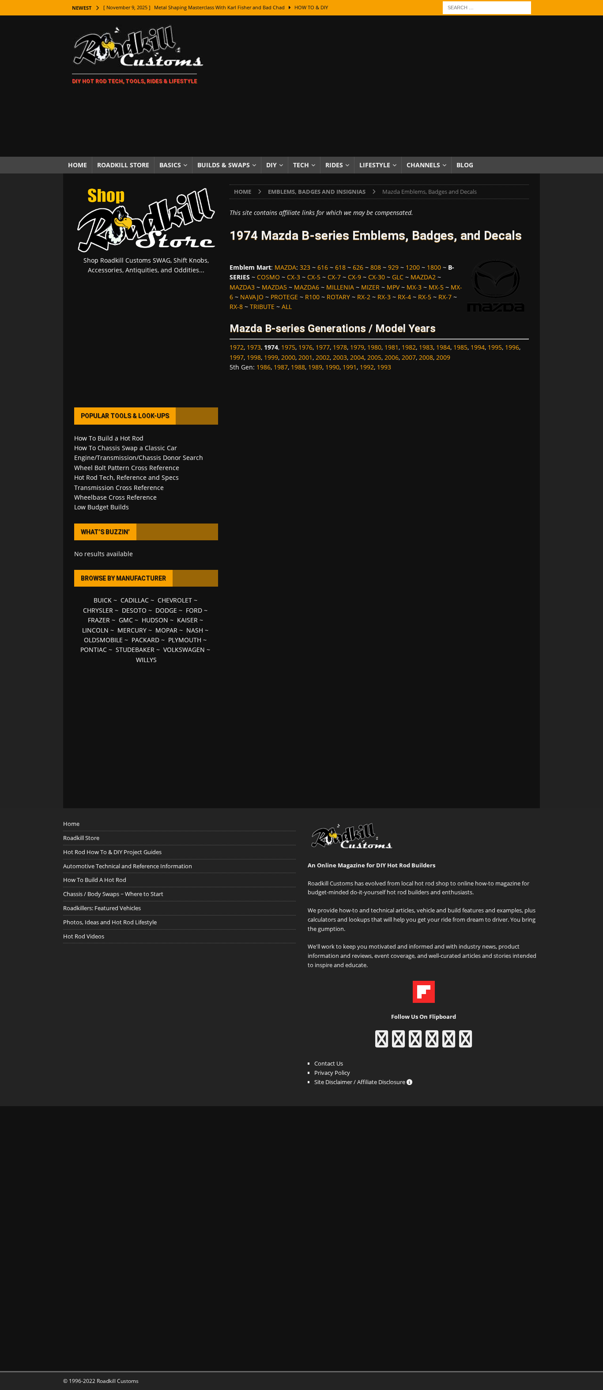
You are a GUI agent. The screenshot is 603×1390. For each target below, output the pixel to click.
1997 (237, 357)
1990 (332, 367)
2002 (323, 357)
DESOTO (134, 610)
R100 (312, 297)
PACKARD (145, 640)
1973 (254, 347)
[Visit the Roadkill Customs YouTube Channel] (465, 1043)
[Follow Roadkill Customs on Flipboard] (424, 998)
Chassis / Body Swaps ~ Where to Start (113, 894)
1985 (460, 347)
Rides (334, 165)
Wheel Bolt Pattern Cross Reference (126, 467)
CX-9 (354, 277)
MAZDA (285, 267)
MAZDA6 (306, 287)
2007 (409, 357)
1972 (237, 347)
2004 (357, 357)
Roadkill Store (123, 165)
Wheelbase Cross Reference (115, 497)
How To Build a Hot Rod (108, 438)
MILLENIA (340, 287)
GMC (126, 620)
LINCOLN (95, 630)
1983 (426, 347)
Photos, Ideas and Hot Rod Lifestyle (110, 922)
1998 (254, 357)
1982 (409, 347)
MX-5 (436, 287)
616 (322, 267)
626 (358, 267)
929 (393, 267)
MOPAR (166, 630)
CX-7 (334, 277)
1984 (443, 347)
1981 (391, 347)
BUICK (103, 600)
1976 (305, 347)
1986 (263, 367)
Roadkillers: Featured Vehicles (102, 908)
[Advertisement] (378, 86)
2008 (426, 357)
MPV (393, 287)
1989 (315, 367)
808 (375, 267)
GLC (397, 277)
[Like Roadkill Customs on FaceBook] (381, 1043)
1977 (323, 347)
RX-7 (445, 297)
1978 (340, 347)
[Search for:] (487, 7)
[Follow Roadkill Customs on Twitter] (448, 1043)
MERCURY (132, 630)
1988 (298, 367)
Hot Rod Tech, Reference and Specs (126, 477)
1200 (413, 267)
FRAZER (99, 620)
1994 (478, 347)
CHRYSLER (98, 610)
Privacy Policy (332, 1073)
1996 (512, 347)
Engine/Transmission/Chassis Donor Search (138, 457)
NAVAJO (252, 297)
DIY (271, 165)
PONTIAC (93, 649)
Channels (423, 165)
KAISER (187, 620)
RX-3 (384, 297)
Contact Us (328, 1063)
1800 (434, 267)
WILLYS (146, 659)
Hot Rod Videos (83, 936)
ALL (287, 306)
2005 (374, 357)
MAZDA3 (242, 287)
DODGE (166, 610)
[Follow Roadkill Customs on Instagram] (398, 1043)
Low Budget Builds (101, 507)
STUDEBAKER (135, 649)
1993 (384, 367)
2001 (305, 357)
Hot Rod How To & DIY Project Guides (112, 852)
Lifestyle (374, 165)
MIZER (370, 287)
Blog (464, 165)
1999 (271, 357)
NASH (194, 630)
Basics (170, 165)
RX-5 (424, 297)
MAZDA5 (274, 287)
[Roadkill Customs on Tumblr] (432, 1043)
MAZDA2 (423, 277)
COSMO (268, 277)
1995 (495, 347)
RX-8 (236, 306)
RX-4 (404, 297)
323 (305, 267)
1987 (281, 367)
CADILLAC (135, 600)
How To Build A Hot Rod (94, 880)
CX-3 (293, 277)
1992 (367, 367)
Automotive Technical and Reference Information (127, 866)
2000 (288, 357)
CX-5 (313, 277)
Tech (301, 165)
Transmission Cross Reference (119, 487)
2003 (340, 357)
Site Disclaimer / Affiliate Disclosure (360, 1082)
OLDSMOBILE (103, 640)
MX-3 (414, 287)
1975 (288, 347)
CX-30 (376, 277)
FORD (194, 610)
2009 (443, 357)
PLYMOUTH (184, 640)
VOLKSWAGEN (184, 649)
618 (340, 267)
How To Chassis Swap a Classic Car (125, 448)
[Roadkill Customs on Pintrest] (415, 1043)
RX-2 (363, 297)
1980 (374, 347)
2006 (391, 357)
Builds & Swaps (223, 165)
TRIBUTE (262, 306)
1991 (350, 367)
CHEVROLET (175, 600)
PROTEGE (284, 297)
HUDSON (155, 620)
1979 (357, 347)
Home (77, 165)
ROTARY (338, 297)
